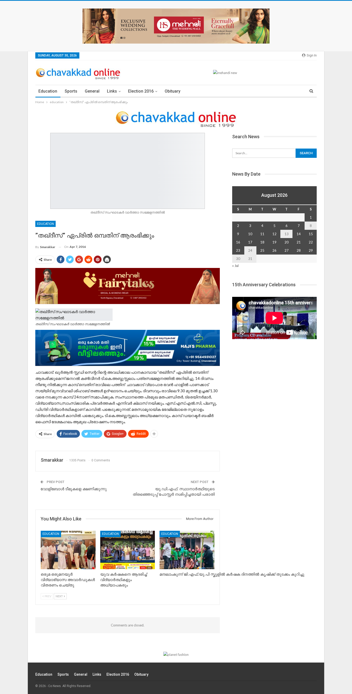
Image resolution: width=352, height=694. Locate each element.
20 (286, 242)
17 (250, 242)
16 (238, 242)
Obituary (172, 91)
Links (112, 91)
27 (286, 250)
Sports (71, 91)
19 (274, 242)
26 (274, 250)
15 (311, 234)
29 (311, 250)
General (92, 91)
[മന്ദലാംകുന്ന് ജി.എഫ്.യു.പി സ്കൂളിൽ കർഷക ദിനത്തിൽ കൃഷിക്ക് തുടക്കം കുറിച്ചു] (187, 550)
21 (299, 242)
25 (262, 250)
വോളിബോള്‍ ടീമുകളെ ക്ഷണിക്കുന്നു (73, 489)
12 (274, 234)
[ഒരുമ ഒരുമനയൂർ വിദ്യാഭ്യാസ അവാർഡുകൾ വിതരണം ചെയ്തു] (68, 550)
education (45, 224)
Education (47, 91)
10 (250, 234)
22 (311, 242)
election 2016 (141, 91)
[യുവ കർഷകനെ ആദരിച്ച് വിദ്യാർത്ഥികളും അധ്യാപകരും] (127, 550)
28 (299, 250)
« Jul (235, 266)
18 (262, 242)
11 (262, 234)
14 (299, 234)
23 (238, 250)
